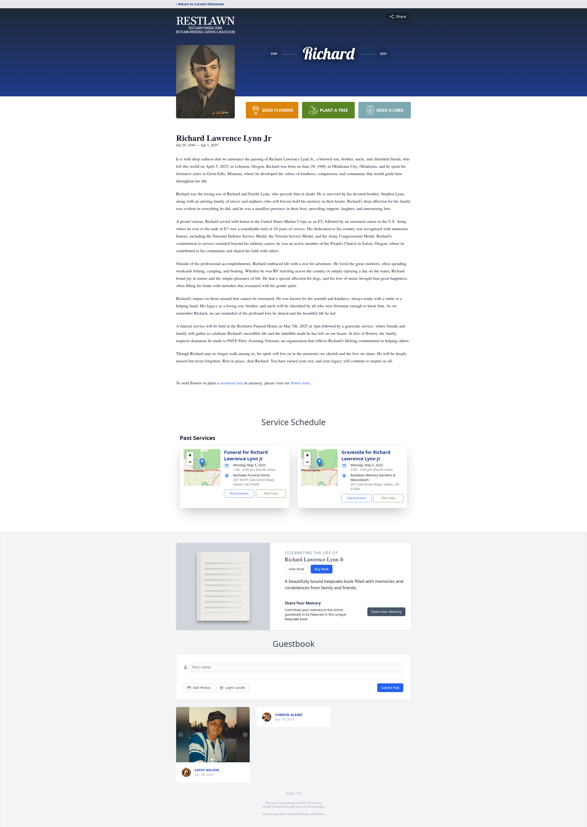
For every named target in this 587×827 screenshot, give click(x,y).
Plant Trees (271, 493)
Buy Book (322, 569)
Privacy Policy (280, 807)
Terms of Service (306, 807)
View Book (296, 569)
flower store (300, 383)
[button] (202, 462)
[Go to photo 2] (214, 759)
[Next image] (245, 735)
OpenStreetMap (298, 814)
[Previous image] (180, 735)
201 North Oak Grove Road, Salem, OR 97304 (254, 482)
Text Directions (239, 493)
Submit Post (390, 687)
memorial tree (231, 383)
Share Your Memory (386, 611)
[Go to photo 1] (211, 759)
